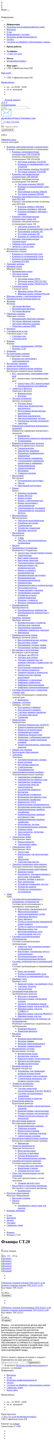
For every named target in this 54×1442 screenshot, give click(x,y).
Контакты (11, 29)
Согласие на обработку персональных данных (28, 42)
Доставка (11, 1223)
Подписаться (33, 1362)
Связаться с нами (15, 1225)
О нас (9, 32)
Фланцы (10, 1232)
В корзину (6, 1295)
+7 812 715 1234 (14, 54)
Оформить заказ (8, 139)
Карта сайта (12, 1390)
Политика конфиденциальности (22, 37)
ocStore (16, 1424)
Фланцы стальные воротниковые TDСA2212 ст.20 (25, 1310)
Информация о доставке (18, 34)
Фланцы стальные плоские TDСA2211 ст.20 (22, 1285)
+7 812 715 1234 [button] (8, 1416)
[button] (6, 73)
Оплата (10, 39)
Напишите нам (28, 118)
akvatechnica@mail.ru (16, 61)
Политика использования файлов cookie (26, 27)
